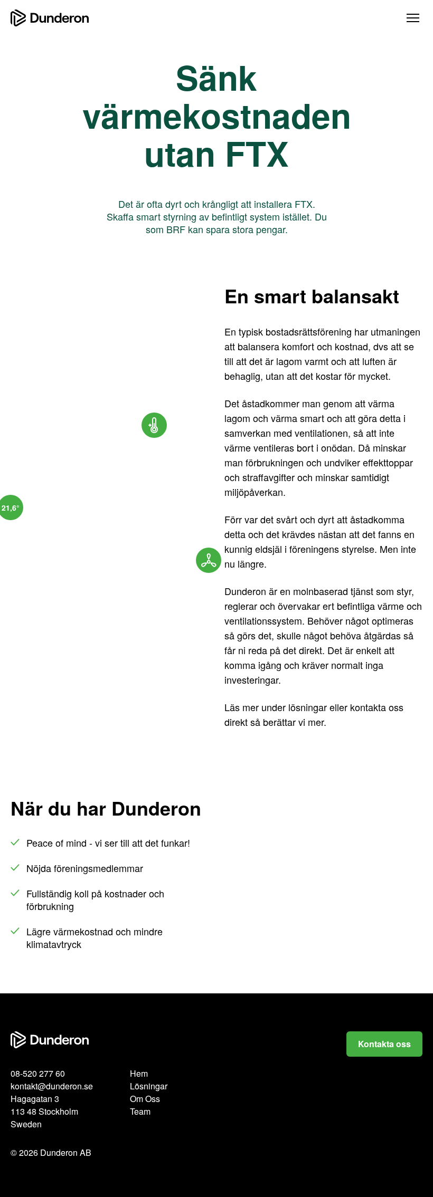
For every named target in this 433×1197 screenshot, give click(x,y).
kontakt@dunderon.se (52, 1086)
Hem (139, 1073)
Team (140, 1111)
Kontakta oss (384, 1044)
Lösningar (148, 1086)
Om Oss (145, 1099)
